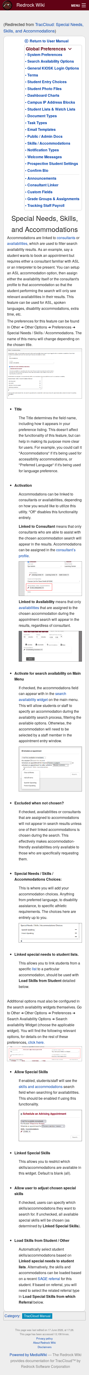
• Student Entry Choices (46, 81)
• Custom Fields (38, 191)
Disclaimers (45, 1347)
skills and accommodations (41, 1086)
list (34, 968)
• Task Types (36, 122)
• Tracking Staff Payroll (44, 205)
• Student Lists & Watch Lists (50, 109)
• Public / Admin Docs (44, 136)
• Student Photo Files (43, 88)
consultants (66, 237)
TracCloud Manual (37, 1315)
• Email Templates (40, 129)
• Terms (31, 75)
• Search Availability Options (49, 61)
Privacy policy (44, 1338)
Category (12, 1315)
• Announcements (40, 178)
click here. (36, 1042)
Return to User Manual (48, 41)
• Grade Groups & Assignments (52, 198)
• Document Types (41, 115)
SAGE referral (49, 1278)
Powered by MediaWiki (28, 1354)
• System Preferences (43, 54)
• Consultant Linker (41, 185)
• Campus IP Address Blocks (50, 102)
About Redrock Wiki (44, 1342)
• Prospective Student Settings (51, 163)
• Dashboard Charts (42, 95)
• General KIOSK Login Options (52, 68)
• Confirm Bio (36, 170)
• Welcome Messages (43, 156)
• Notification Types (42, 149)
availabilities (17, 243)
